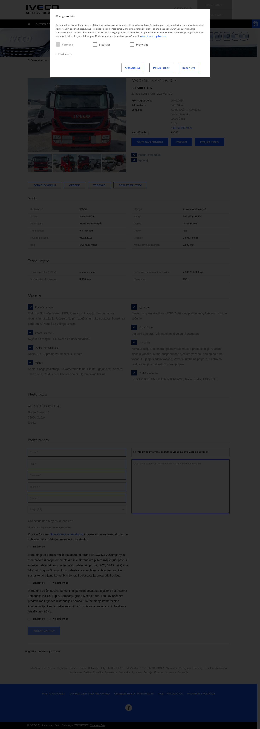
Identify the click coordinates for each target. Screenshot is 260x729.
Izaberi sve (188, 68)
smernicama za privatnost (153, 36)
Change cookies (65, 16)
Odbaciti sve (133, 68)
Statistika (104, 44)
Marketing (142, 44)
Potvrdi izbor (161, 68)
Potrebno (67, 44)
